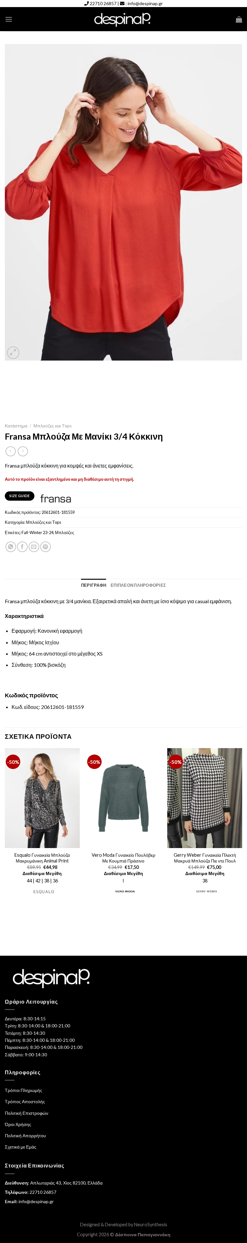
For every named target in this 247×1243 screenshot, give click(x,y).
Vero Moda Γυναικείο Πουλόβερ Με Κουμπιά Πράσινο (123, 858)
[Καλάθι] (239, 19)
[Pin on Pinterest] (45, 546)
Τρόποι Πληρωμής (23, 1090)
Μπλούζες (64, 532)
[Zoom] (13, 352)
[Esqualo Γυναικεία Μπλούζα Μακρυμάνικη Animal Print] (42, 798)
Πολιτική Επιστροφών (26, 1113)
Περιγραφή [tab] (93, 585)
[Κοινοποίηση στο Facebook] (22, 546)
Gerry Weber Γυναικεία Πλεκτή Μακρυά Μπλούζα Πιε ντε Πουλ (205, 858)
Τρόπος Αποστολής (25, 1101)
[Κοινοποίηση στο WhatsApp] (10, 546)
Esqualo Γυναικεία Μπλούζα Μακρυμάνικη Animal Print (42, 858)
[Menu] (9, 19)
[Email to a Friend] (34, 546)
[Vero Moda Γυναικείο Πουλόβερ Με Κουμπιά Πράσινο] (123, 798)
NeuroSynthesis (150, 1224)
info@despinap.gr (145, 3)
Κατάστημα (16, 425)
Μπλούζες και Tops (52, 425)
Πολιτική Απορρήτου (25, 1135)
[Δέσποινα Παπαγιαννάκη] (123, 19)
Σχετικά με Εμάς (20, 1146)
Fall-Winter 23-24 (37, 532)
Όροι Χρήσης (18, 1124)
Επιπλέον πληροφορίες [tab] (138, 585)
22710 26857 (103, 3)
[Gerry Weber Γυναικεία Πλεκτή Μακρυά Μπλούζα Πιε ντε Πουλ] (204, 798)
